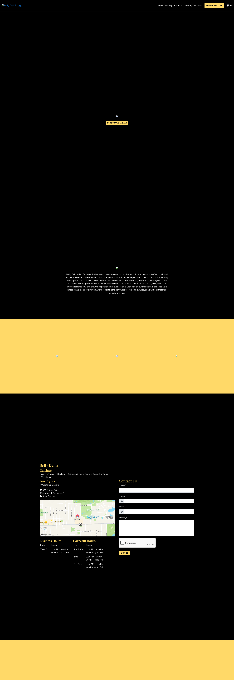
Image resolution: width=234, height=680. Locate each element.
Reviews (198, 5)
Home (160, 5)
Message (123, 517)
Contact (178, 5)
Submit (124, 553)
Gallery (168, 5)
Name (122, 485)
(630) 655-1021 (50, 496)
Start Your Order (117, 122)
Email (121, 506)
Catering (188, 5)
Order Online (214, 5)
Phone (122, 496)
